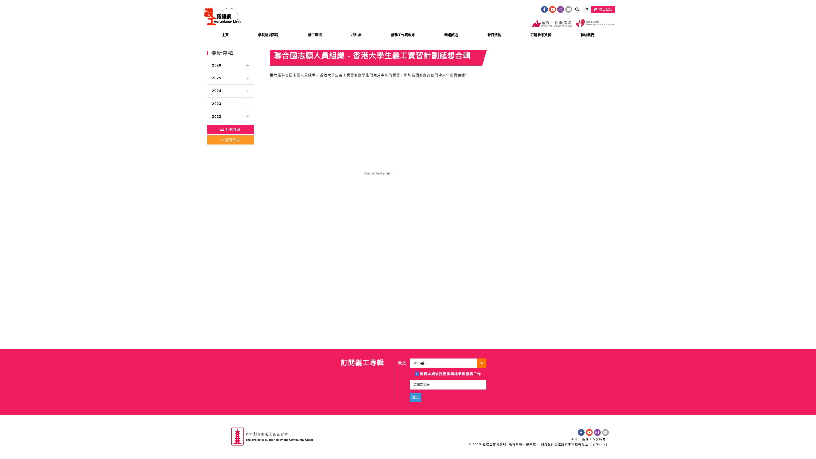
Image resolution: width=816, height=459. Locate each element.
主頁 (225, 35)
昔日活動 (494, 35)
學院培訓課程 (268, 35)
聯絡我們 (587, 35)
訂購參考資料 (541, 35)
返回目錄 (231, 140)
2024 (216, 91)
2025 (216, 78)
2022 (216, 116)
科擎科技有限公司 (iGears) (586, 444)
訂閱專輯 (232, 129)
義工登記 (605, 9)
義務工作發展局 (594, 439)
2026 (216, 65)
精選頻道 (451, 35)
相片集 (356, 35)
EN (586, 10)
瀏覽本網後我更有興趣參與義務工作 (450, 374)
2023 (216, 104)
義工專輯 (315, 35)
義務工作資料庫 (403, 35)
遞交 (415, 397)
